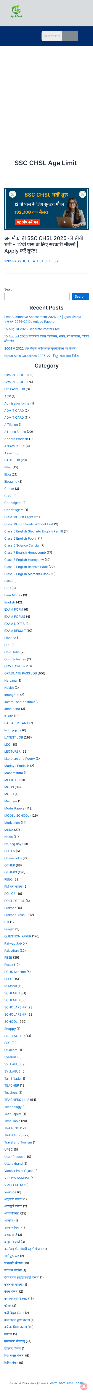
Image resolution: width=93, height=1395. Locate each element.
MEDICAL (11, 780)
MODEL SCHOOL (16, 816)
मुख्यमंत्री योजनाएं (14, 1341)
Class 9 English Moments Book (27, 574)
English (9, 602)
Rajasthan (11, 951)
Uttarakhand (13, 1164)
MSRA (8, 830)
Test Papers (13, 1114)
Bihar (8, 467)
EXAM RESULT (15, 631)
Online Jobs (13, 858)
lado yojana (12, 730)
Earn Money (13, 595)
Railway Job (13, 943)
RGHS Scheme (15, 972)
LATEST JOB (41, 261)
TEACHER (11, 1085)
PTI (6, 922)
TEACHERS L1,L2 (16, 1100)
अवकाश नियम (12, 1228)
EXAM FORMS (14, 617)
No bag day (12, 844)
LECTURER (12, 751)
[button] (7, 36)
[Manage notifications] (83, 1386)
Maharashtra (13, 773)
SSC (56, 261)
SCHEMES (12, 993)
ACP (7, 396)
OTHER (9, 865)
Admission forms (16, 403)
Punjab (9, 929)
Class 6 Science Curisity (22, 545)
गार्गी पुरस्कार (11, 1256)
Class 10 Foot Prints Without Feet (28, 524)
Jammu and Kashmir (19, 702)
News (8, 837)
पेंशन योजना (11, 1291)
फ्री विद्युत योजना (14, 1313)
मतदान (8, 1334)
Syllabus (10, 1057)
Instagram (11, 695)
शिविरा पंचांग (11, 1363)
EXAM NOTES (14, 624)
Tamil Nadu (12, 1079)
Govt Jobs (12, 652)
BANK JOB (12, 460)
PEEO (8, 879)
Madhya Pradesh (16, 766)
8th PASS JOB (14, 389)
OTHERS (10, 872)
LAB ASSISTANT (16, 723)
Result (8, 965)
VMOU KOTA (13, 1185)
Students (11, 1050)
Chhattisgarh (14, 510)
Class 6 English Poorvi (20, 538)
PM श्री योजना (13, 887)
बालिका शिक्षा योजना (15, 1327)
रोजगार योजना (12, 1348)
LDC (7, 745)
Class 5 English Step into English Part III (33, 531)
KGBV (8, 716)
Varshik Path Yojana (19, 1171)
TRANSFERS (13, 1135)
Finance (10, 638)
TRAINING (11, 1128)
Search (9, 289)
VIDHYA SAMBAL (17, 1178)
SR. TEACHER (14, 1036)
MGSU (9, 794)
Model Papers (14, 808)
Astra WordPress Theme (67, 1383)
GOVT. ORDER (14, 666)
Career (9, 489)
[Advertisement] (46, 94)
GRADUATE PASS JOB (20, 673)
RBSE (8, 958)
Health (9, 688)
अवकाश (8, 1220)
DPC (7, 588)
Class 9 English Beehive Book (26, 567)
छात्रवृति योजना (13, 1263)
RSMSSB (10, 986)
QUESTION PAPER (17, 936)
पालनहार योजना (13, 1285)
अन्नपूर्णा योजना (13, 1206)
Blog (7, 474)
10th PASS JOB (15, 375)
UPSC (8, 1149)
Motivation (12, 823)
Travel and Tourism (18, 1142)
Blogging (10, 482)
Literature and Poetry (19, 759)
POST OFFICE (14, 901)
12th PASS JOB (16, 261)
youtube (10, 1192)
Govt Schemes (15, 659)
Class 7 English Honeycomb (25, 553)
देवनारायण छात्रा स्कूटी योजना (21, 1277)
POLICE (10, 894)
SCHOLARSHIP (15, 1007)
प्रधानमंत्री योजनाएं (15, 1299)
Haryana (10, 680)
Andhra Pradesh (16, 439)
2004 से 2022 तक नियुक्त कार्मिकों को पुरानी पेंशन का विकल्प (40, 348)
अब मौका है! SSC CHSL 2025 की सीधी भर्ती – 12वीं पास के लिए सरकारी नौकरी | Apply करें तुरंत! (43, 244)
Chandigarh (13, 503)
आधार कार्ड (10, 1235)
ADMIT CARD (14, 411)
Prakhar (10, 908)
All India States (15, 432)
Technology (13, 1107)
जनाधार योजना (13, 1270)
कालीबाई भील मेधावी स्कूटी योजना (23, 1249)
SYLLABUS (12, 1064)
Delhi (7, 581)
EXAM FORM (13, 609)
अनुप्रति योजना (13, 1199)
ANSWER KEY (14, 446)
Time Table (12, 1121)
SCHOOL (11, 1022)
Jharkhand (12, 709)
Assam (9, 453)
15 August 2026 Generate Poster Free (32, 329)
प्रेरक (7, 1306)
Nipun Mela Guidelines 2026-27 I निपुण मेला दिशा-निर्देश (41, 356)
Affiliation (11, 425)
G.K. (7, 645)
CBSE (8, 496)
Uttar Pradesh (14, 1157)
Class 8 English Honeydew (24, 560)
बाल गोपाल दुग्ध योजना (17, 1320)
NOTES (9, 851)
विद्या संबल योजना (14, 1356)
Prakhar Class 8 (15, 915)
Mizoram (10, 801)
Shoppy (10, 1029)
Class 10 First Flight (18, 517)
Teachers (11, 1093)
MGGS (9, 787)
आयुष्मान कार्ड (12, 1242)
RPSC (8, 979)
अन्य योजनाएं (11, 1213)
